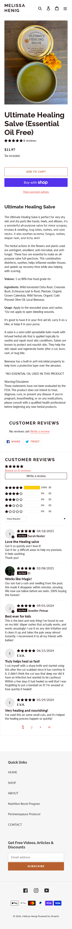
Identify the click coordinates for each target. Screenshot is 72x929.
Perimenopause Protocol (24, 814)
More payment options (36, 191)
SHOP (12, 783)
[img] (26, 531)
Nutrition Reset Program (24, 803)
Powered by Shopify (48, 916)
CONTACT (15, 824)
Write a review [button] (36, 476)
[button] (13, 140)
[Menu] (65, 8)
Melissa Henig (14, 8)
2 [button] (32, 727)
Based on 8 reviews (18, 470)
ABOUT (13, 793)
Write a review (40, 431)
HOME (12, 772)
